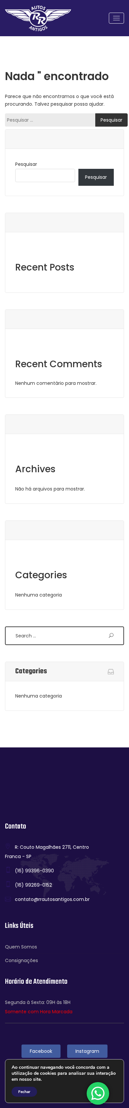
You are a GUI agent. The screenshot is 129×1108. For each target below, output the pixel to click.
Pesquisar (26, 164)
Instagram (87, 1051)
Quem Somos (21, 946)
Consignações (21, 960)
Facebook (41, 1051)
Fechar (24, 1091)
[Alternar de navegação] (116, 18)
